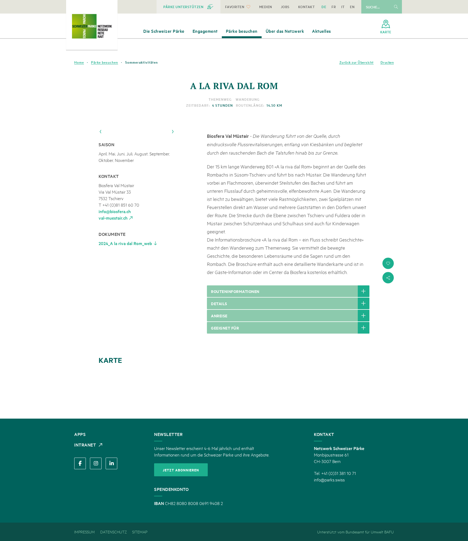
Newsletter (168, 434)
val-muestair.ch (113, 218)
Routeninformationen (235, 291)
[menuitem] (188, 7)
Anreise (219, 315)
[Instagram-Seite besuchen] (96, 463)
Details (219, 303)
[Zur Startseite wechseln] (92, 26)
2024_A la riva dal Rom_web (125, 243)
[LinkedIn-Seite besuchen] (111, 463)
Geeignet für (225, 328)
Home (79, 62)
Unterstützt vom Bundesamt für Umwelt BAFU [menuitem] (355, 531)
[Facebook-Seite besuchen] (80, 463)
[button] (388, 263)
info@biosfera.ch (115, 211)
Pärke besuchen (104, 62)
